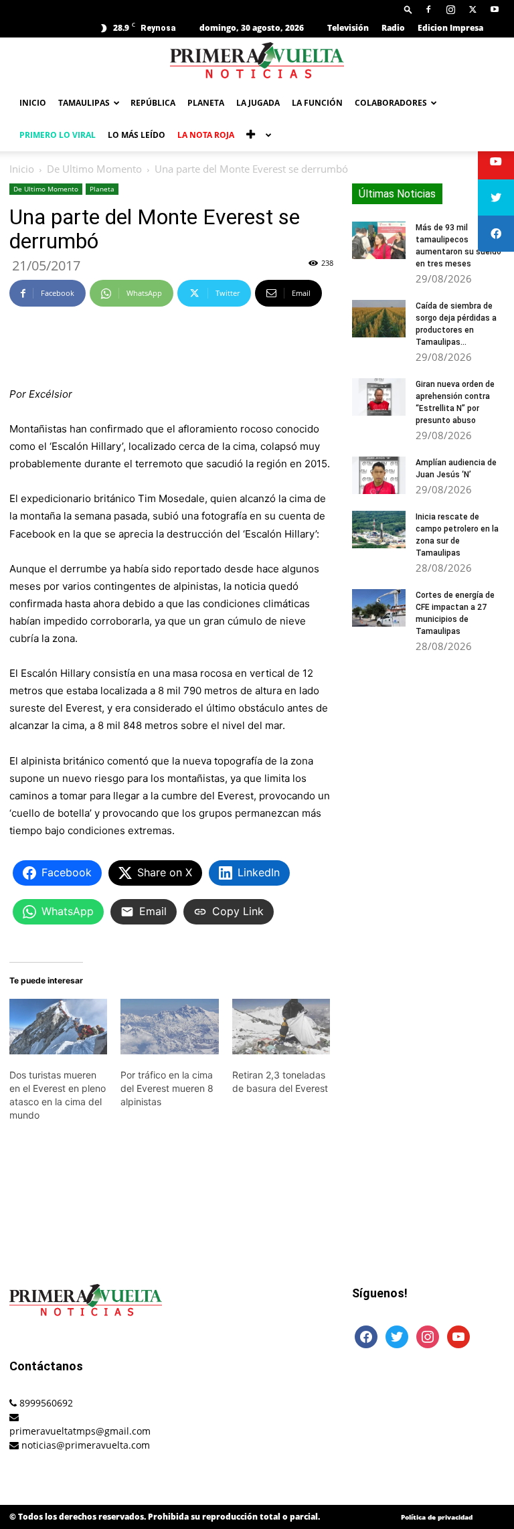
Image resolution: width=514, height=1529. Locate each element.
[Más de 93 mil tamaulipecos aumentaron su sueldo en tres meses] (379, 240)
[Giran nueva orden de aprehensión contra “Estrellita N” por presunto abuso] (379, 397)
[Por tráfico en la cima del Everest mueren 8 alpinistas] (169, 1027)
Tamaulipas (84, 102)
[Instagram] (450, 9)
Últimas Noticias (397, 193)
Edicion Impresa (450, 27)
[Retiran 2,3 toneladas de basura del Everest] (281, 1027)
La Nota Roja (205, 135)
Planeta (205, 102)
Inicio (32, 102)
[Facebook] (428, 9)
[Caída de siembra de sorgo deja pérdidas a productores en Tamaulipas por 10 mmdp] (379, 318)
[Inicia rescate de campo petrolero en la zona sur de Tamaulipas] (379, 529)
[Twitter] (472, 9)
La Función (317, 102)
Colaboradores (391, 102)
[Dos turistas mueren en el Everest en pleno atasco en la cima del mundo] (58, 1027)
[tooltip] (496, 161)
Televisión (348, 27)
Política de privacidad (437, 1517)
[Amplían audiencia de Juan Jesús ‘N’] (379, 475)
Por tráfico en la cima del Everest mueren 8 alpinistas (166, 1088)
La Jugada (258, 102)
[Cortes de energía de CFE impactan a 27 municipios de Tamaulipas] (379, 608)
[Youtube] (495, 9)
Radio (393, 27)
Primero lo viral (57, 135)
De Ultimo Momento (94, 168)
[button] (408, 9)
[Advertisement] (171, 351)
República (153, 102)
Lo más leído (136, 135)
